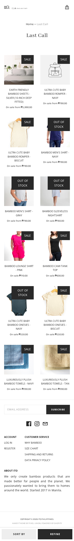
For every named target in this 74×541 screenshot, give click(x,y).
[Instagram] (37, 424)
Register (9, 448)
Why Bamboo (33, 442)
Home (30, 24)
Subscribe (58, 409)
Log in (8, 442)
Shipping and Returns (39, 454)
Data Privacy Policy (37, 460)
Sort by (19, 534)
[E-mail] (45, 424)
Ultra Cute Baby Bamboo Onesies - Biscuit (55, 324)
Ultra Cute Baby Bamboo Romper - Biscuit (19, 156)
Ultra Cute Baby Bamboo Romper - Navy (55, 93)
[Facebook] (28, 424)
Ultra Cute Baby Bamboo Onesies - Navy (18, 324)
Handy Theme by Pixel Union (26, 523)
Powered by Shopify (52, 523)
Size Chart (31, 448)
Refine (55, 534)
